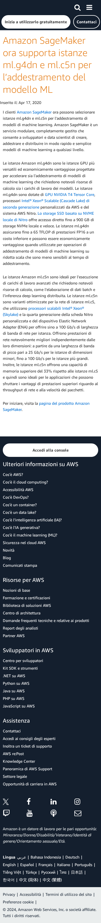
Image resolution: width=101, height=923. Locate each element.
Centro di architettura (21, 612)
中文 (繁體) (52, 879)
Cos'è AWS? (13, 474)
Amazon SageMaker (34, 112)
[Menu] (89, 6)
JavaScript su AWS (19, 706)
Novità (8, 550)
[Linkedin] (62, 802)
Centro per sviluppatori (23, 660)
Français (45, 864)
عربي (21, 857)
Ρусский (48, 872)
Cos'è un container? (20, 504)
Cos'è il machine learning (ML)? (30, 535)
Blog (7, 557)
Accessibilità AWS (18, 489)
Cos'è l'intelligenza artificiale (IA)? (32, 519)
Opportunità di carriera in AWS (30, 783)
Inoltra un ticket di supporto (27, 746)
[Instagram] (86, 802)
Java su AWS (14, 690)
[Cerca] (77, 6)
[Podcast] (62, 813)
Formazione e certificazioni (26, 597)
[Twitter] (15, 802)
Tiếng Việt (12, 872)
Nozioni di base (16, 590)
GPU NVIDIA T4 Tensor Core (69, 194)
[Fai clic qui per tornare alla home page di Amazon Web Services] (14, 7)
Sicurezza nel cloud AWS (24, 542)
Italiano (63, 864)
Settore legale (15, 776)
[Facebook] (38, 802)
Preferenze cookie (18, 901)
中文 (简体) (28, 879)
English (9, 864)
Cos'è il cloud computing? (25, 482)
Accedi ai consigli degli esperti (29, 738)
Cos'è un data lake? (19, 512)
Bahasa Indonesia (46, 857)
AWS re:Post (13, 753)
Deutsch (72, 857)
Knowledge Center (19, 761)
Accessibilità (30, 894)
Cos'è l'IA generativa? (21, 527)
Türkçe (31, 872)
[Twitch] (15, 813)
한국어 (9, 879)
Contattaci (12, 730)
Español (27, 864)
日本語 (77, 872)
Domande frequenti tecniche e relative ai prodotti (46, 620)
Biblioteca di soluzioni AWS (27, 605)
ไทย (63, 872)
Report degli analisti (20, 628)
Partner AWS (14, 635)
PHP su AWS (13, 698)
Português (83, 864)
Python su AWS (16, 683)
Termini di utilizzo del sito (68, 894)
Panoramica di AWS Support (27, 768)
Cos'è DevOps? (16, 497)
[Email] (86, 813)
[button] (35, 22)
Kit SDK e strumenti (20, 668)
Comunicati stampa (20, 565)
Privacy (9, 894)
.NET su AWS (14, 675)
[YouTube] (38, 813)
